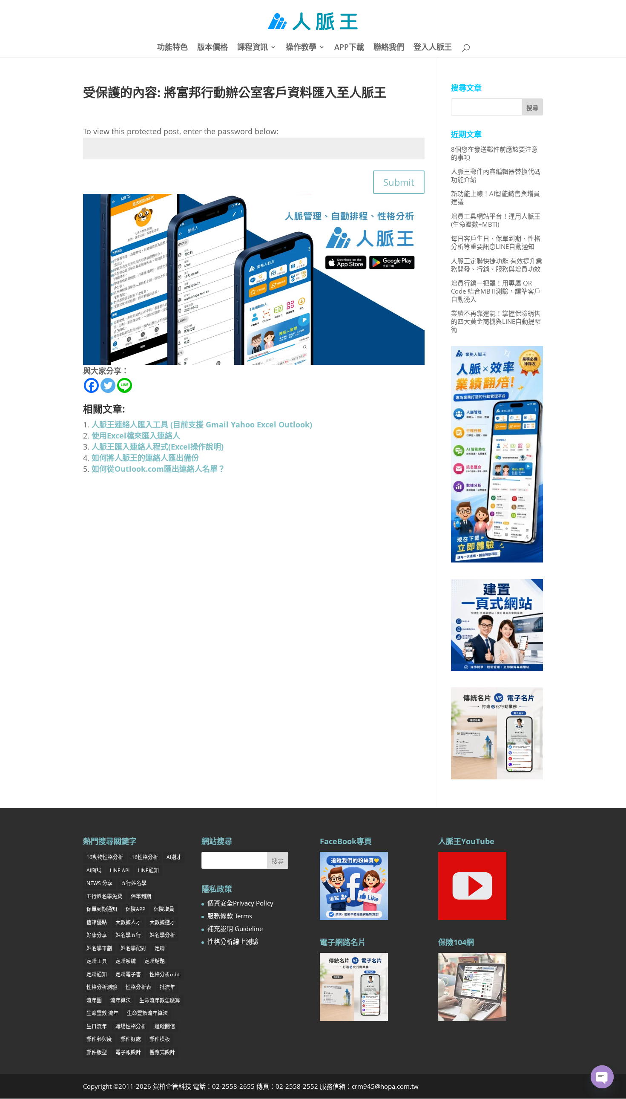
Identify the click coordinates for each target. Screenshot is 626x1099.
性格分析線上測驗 (232, 941)
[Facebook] (91, 385)
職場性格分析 (130, 1026)
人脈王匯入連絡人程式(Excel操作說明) (158, 446)
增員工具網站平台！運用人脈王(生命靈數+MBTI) (495, 220)
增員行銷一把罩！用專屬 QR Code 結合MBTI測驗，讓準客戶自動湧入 (495, 291)
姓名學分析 (162, 935)
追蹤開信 (165, 1026)
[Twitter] (108, 385)
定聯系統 (125, 961)
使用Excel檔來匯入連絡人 (136, 435)
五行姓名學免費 (104, 896)
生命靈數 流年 (102, 1013)
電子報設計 (128, 1052)
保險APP (135, 909)
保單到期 (141, 896)
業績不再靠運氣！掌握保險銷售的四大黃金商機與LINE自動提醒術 (496, 321)
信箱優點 (96, 922)
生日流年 (96, 1026)
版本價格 (212, 48)
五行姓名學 (133, 883)
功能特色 (172, 48)
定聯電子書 (128, 974)
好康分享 (96, 935)
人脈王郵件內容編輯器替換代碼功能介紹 (495, 175)
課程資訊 (252, 48)
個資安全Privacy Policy (240, 903)
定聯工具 (96, 961)
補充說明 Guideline (235, 928)
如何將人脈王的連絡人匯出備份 (145, 458)
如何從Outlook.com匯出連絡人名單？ (158, 469)
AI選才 (174, 857)
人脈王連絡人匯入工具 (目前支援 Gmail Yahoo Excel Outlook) (202, 424)
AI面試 (93, 870)
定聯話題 (154, 961)
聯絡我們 (388, 48)
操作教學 (301, 48)
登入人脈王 (433, 48)
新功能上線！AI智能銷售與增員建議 (495, 197)
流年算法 (120, 1000)
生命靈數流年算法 (147, 1013)
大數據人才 (128, 922)
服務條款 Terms (229, 916)
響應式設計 (162, 1052)
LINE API (119, 870)
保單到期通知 (101, 909)
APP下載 (349, 48)
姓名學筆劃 (99, 948)
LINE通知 (148, 870)
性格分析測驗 (101, 987)
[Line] (124, 385)
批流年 (167, 987)
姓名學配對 (133, 948)
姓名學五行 (128, 935)
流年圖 (94, 1000)
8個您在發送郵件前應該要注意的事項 (494, 153)
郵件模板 (159, 1039)
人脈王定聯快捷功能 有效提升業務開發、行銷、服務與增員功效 (496, 265)
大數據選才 (162, 922)
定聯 (160, 948)
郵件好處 (131, 1039)
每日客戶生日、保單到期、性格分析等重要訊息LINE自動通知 (495, 242)
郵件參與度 (99, 1039)
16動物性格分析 (104, 857)
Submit (398, 182)
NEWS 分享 (99, 883)
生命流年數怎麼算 (159, 1000)
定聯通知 (96, 974)
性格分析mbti (165, 974)
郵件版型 (96, 1052)
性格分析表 (138, 987)
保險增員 (164, 909)
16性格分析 (145, 857)
